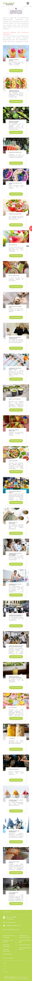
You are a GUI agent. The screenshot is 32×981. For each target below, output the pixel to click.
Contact (25, 979)
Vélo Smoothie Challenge (13, 893)
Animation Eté (7, 954)
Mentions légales (22, 977)
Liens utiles (18, 979)
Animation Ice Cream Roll (15, 307)
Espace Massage (14, 769)
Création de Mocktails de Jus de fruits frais (16, 646)
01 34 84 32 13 (10, 922)
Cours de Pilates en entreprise (15, 585)
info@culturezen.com (13, 925)
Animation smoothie (15, 152)
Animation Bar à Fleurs (14, 60)
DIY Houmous (13, 707)
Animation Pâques (24, 945)
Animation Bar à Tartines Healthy (14, 91)
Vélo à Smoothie (14, 275)
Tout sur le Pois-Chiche (14, 862)
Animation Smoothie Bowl (15, 183)
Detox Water (13, 244)
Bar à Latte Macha (14, 399)
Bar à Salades (13, 460)
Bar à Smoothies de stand (15, 492)
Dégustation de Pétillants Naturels (15, 677)
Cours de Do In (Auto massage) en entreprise (15, 554)
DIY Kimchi (12, 738)
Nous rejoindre (9, 979)
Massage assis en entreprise (14, 831)
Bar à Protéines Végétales (14, 430)
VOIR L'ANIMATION (16, 70)
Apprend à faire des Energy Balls (15, 369)
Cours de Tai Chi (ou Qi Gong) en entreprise (16, 615)
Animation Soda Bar (15, 214)
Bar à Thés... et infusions (13, 523)
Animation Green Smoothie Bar (14, 122)
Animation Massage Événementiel (15, 338)
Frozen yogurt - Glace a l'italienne (16, 800)
